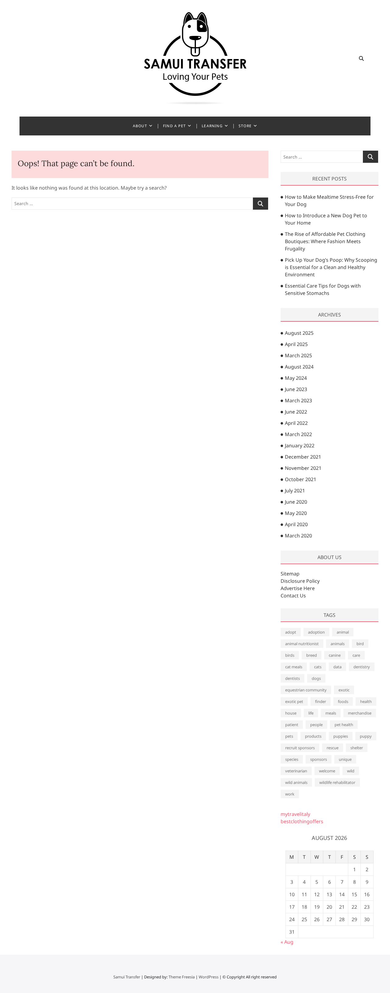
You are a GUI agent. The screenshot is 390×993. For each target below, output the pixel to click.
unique (345, 759)
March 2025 (298, 355)
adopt (290, 632)
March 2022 (298, 434)
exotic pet (294, 701)
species (291, 759)
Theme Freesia (181, 977)
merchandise (359, 713)
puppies (340, 736)
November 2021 (303, 468)
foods (343, 701)
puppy (366, 736)
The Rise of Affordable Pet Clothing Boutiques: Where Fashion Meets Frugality (325, 241)
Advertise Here (298, 588)
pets (289, 736)
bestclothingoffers (302, 821)
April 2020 (296, 524)
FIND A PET (174, 125)
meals (330, 713)
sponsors (318, 759)
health (366, 701)
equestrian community (306, 690)
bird (360, 643)
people (316, 724)
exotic (344, 690)
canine (335, 655)
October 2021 (300, 479)
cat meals (293, 667)
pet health (344, 724)
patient (291, 724)
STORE (245, 125)
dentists (292, 678)
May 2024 (296, 378)
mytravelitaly (295, 814)
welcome (327, 771)
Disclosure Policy (300, 581)
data (337, 667)
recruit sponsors (300, 747)
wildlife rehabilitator (337, 782)
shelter (356, 747)
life (311, 713)
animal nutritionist (302, 643)
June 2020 (296, 501)
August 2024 (299, 366)
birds (289, 655)
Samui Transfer (126, 977)
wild (350, 771)
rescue (333, 747)
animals (338, 643)
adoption (316, 632)
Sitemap (290, 573)
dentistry (361, 667)
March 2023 (298, 400)
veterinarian (296, 771)
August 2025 (299, 333)
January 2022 (299, 445)
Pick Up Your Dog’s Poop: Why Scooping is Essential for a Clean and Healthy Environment (331, 267)
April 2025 (296, 344)
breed (311, 655)
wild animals (296, 782)
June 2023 (296, 389)
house (290, 713)
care (356, 655)
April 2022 (296, 423)
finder (320, 701)
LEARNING (212, 125)
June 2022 (296, 411)
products (313, 736)
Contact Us (293, 595)
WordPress (208, 977)
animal (343, 632)
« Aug (287, 942)
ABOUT (140, 125)
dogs (316, 678)
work (289, 794)
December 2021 (303, 456)
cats (317, 667)
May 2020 (296, 513)
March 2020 (298, 535)
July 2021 (295, 490)
